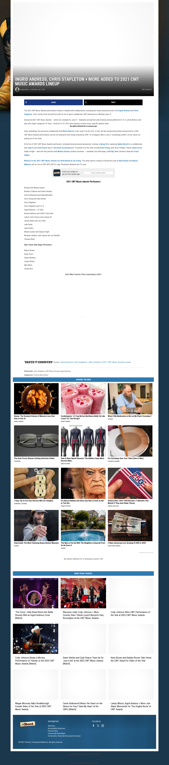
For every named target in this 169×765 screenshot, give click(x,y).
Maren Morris (68, 131)
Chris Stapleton (39, 371)
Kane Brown (124, 161)
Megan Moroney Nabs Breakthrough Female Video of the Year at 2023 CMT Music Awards (33, 706)
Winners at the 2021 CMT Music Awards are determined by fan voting (52, 161)
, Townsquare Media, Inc (39, 742)
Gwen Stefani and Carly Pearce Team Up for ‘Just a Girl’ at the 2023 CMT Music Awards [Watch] (83, 660)
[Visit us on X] (99, 725)
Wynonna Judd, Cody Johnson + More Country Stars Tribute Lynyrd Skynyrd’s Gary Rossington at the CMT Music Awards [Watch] (83, 615)
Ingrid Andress (125, 110)
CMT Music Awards (53, 371)
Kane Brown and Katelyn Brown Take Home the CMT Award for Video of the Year (131, 659)
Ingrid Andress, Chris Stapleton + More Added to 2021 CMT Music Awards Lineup (95, 362)
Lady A (30, 148)
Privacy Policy (53, 731)
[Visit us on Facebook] (94, 725)
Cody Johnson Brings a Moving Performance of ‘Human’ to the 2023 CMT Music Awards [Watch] (34, 660)
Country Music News (41, 375)
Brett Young (105, 148)
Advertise (51, 726)
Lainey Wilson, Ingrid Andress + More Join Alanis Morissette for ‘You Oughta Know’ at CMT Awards (131, 706)
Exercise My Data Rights (56, 733)
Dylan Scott (137, 148)
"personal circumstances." (64, 148)
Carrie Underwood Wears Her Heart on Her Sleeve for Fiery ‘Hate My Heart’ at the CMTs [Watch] (83, 706)
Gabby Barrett (123, 144)
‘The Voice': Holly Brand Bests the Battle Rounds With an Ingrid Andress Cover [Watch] (34, 615)
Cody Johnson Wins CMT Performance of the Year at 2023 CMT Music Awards (130, 613)
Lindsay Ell (103, 144)
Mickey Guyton (64, 151)
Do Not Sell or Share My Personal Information (64, 736)
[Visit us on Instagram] (103, 725)
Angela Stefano (24, 89)
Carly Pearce (42, 148)
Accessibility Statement (56, 728)
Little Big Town (113, 151)
